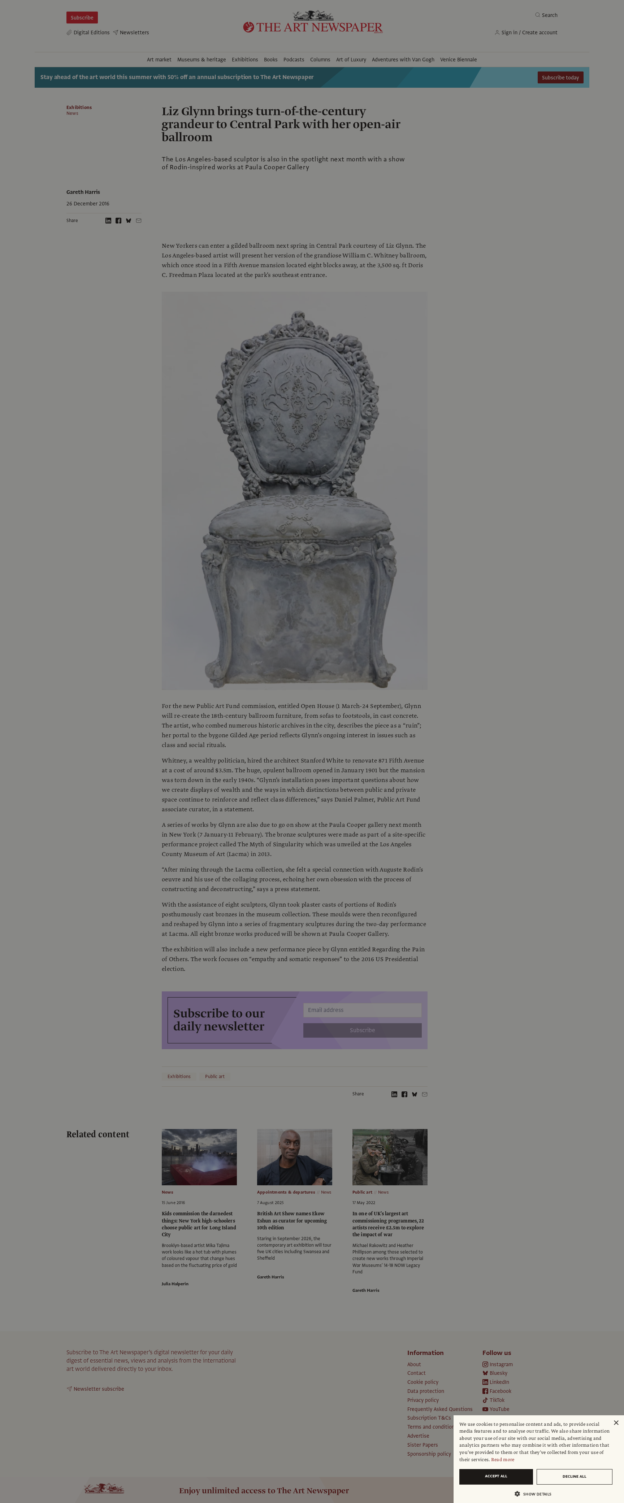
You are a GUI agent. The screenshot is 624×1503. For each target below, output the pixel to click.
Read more (503, 1459)
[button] (535, 1493)
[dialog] (539, 1459)
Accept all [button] (496, 1476)
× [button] (616, 1423)
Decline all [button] (574, 1476)
